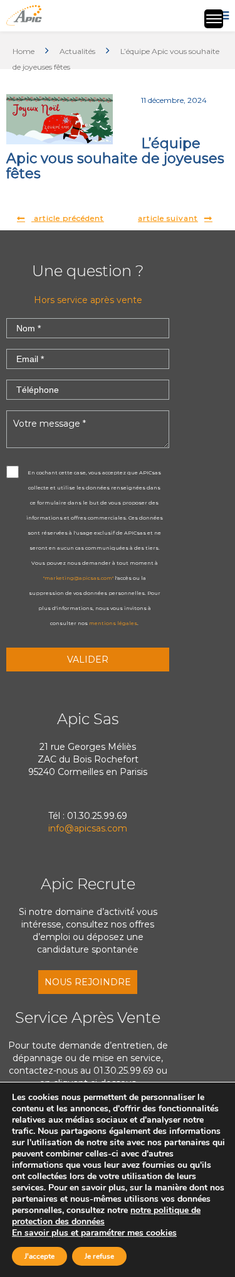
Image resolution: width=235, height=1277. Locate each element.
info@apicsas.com (87, 828)
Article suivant (168, 218)
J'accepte (39, 1256)
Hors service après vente (88, 300)
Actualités (77, 51)
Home (23, 51)
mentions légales (113, 623)
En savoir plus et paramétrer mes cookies (94, 1233)
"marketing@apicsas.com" (78, 578)
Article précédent (67, 218)
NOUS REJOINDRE (87, 982)
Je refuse (99, 1256)
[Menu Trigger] (213, 18)
